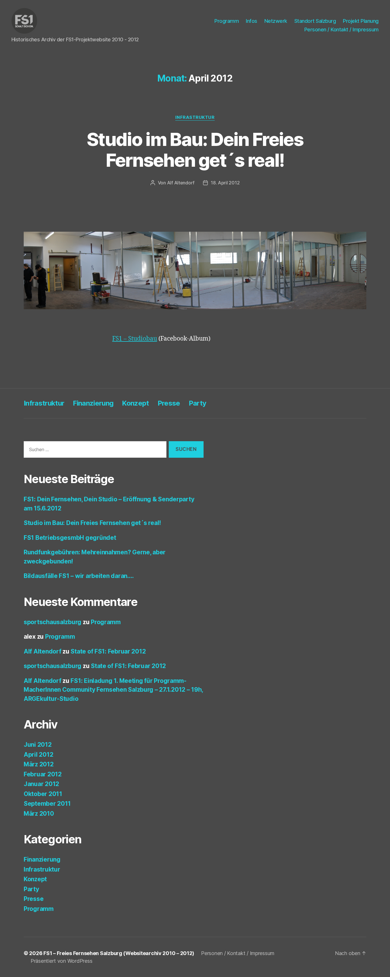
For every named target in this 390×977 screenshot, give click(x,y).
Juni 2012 (38, 744)
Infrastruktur (194, 117)
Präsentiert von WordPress (61, 961)
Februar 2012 (43, 774)
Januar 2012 (41, 783)
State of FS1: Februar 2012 (108, 651)
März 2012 (39, 764)
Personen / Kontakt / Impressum (341, 29)
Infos (251, 21)
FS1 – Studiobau (134, 339)
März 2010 (39, 813)
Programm (226, 21)
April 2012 (38, 754)
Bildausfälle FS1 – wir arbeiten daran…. (79, 575)
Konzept (135, 403)
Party (197, 403)
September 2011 (47, 803)
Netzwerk (275, 21)
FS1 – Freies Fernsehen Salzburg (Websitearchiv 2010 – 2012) (118, 953)
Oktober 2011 (43, 793)
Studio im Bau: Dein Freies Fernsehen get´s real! (195, 149)
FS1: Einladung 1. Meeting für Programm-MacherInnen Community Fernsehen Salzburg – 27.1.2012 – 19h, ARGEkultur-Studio (113, 689)
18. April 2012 (225, 183)
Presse (169, 403)
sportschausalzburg (52, 622)
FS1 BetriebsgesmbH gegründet (70, 537)
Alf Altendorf (181, 183)
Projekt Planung (361, 21)
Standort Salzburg (315, 21)
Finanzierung (93, 403)
